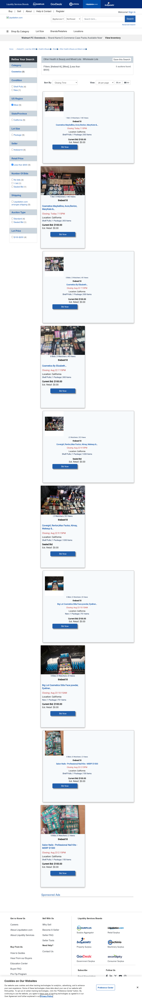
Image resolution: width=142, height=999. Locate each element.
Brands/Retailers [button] (58, 31)
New (16, 90)
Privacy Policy (46, 996)
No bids (17, 179)
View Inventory (113, 37)
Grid (127, 82)
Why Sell (46, 924)
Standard (18, 218)
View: (92, 82)
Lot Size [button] (40, 31)
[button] (23, 65)
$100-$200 (18, 237)
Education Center (19, 963)
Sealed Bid (18, 186)
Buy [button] (10, 11)
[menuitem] (11, 11)
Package (17, 134)
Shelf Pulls (18, 86)
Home (11, 49)
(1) (17, 90)
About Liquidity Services (22, 935)
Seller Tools (48, 940)
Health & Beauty (44, 49)
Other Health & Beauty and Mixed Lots (72, 49)
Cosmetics (16, 71)
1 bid (16, 183)
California (18, 119)
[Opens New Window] (38, 4)
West (54, 49)
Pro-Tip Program (18, 974)
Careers (14, 924)
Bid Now (65, 147)
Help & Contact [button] (43, 11)
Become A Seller (50, 929)
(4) (20, 86)
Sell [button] (19, 11)
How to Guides (17, 953)
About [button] (29, 11)
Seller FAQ (47, 935)
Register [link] (60, 11)
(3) (19, 179)
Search (130, 18)
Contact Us (47, 951)
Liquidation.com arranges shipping (20, 203)
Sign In (132, 12)
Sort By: (48, 82)
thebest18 (20, 49)
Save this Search (121, 59)
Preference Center (105, 987)
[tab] (23, 65)
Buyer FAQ (15, 968)
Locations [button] (78, 31)
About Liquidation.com (21, 929)
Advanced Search (128, 24)
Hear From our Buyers (21, 958)
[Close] (138, 987)
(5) (18, 71)
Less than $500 (30, 49)
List (119, 82)
